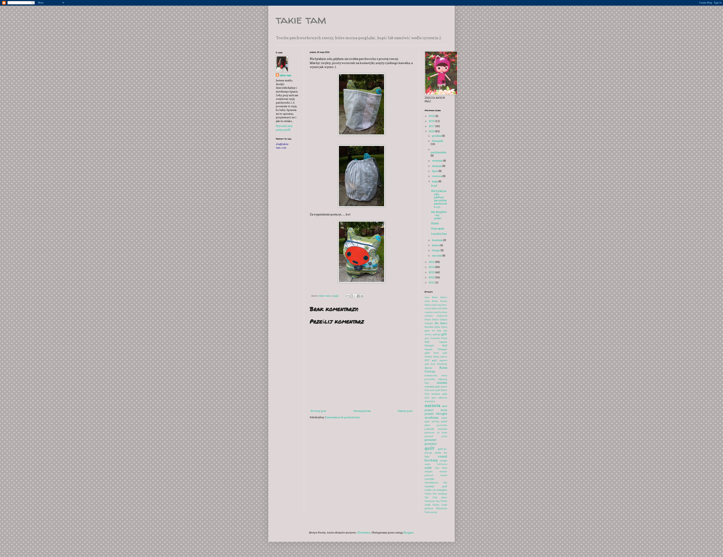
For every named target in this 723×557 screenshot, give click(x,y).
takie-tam (285, 75)
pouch (444, 436)
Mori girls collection (436, 397)
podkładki (429, 429)
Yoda (427, 512)
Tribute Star (431, 493)
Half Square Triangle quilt (436, 349)
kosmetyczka (431, 375)
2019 (432, 116)
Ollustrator (363, 532)
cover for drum (440, 312)
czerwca (437, 176)
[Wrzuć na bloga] (351, 296)
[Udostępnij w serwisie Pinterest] (362, 296)
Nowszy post (318, 410)
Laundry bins (439, 233)
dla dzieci (441, 323)
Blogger (408, 532)
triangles (442, 489)
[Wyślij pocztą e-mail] (348, 296)
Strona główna (362, 410)
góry (427, 338)
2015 (432, 261)
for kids (436, 330)
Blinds (435, 223)
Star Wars (441, 468)
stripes (428, 471)
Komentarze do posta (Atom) (342, 417)
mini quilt (435, 390)
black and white (439, 308)
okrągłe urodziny (436, 415)
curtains (429, 315)
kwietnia (437, 240)
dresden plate (432, 326)
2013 (432, 272)
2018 (432, 121)
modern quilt (439, 393)
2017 (432, 126)
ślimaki (443, 475)
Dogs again (437, 228)
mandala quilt (432, 386)
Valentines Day (432, 501)
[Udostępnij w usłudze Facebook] (358, 296)
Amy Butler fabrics (436, 297)
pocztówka (442, 425)
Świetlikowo (431, 482)
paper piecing (432, 421)
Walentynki (441, 508)
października (438, 152)
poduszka (442, 429)
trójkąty (442, 493)
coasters (428, 312)
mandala (442, 382)
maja (435, 181)
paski (444, 421)
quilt (429, 448)
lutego (436, 250)
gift (444, 334)
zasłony (433, 512)
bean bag (436, 305)
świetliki (429, 479)
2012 (432, 277)
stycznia (437, 255)
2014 (432, 267)
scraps (443, 460)
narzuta (432, 405)
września (437, 160)
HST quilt (431, 360)
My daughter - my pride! (439, 215)
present (431, 440)
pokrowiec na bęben (436, 432)
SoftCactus (442, 464)
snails (427, 464)
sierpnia (437, 165)
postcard (429, 436)
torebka (428, 490)
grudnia (437, 135)
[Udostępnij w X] (355, 296)
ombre (444, 418)
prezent (431, 444)
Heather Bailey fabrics (436, 356)
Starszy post (405, 410)
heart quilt (440, 353)
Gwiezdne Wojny (438, 338)
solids (428, 467)
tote (434, 490)
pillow (427, 425)
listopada (437, 140)
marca (436, 245)
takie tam (301, 19)
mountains (430, 401)
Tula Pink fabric (436, 497)
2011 (432, 282)
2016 (432, 131)
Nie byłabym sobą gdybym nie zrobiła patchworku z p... (439, 198)
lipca (435, 170)
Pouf (434, 185)
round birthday (436, 458)
